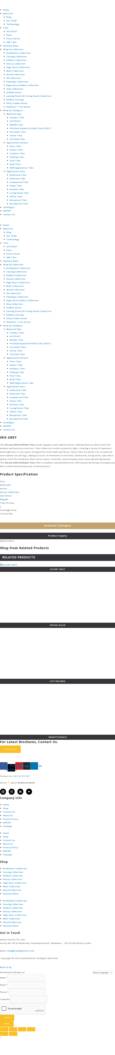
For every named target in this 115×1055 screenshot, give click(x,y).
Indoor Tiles (16, 150)
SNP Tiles (11, 42)
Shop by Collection (13, 49)
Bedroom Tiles (17, 178)
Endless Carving (15, 100)
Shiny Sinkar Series (16, 103)
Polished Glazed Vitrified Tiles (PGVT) (30, 128)
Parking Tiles (17, 157)
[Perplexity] (12, 792)
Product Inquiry (57, 536)
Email (3, 985)
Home (6, 10)
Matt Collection (15, 71)
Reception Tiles (18, 200)
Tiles (5, 28)
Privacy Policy (10, 819)
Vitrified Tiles (17, 139)
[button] (57, 221)
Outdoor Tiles (17, 153)
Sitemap (7, 826)
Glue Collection (14, 89)
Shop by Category (12, 110)
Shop (6, 808)
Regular (4, 499)
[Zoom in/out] (4, 1029)
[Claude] (20, 792)
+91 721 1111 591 (21, 776)
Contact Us (9, 214)
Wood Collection (15, 74)
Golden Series (14, 92)
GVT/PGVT (12, 31)
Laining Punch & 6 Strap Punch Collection (29, 96)
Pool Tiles (15, 161)
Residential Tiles (19, 204)
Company (5, 999)
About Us (8, 13)
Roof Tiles (15, 164)
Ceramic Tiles (17, 117)
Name (3, 978)
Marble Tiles (16, 125)
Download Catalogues (57, 526)
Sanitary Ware (11, 46)
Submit (7, 1017)
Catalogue (8, 207)
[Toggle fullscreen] (13, 1029)
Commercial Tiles (19, 182)
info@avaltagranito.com (20, 951)
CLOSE (6, 1023)
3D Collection (13, 78)
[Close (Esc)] (31, 1029)
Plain (9, 35)
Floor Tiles (15, 146)
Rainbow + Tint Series (18, 107)
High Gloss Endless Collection (22, 85)
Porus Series (13, 39)
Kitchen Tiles (17, 189)
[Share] (22, 1029)
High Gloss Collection (18, 67)
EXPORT (7, 211)
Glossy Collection (15, 64)
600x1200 (5, 485)
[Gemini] (29, 792)
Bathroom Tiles (18, 175)
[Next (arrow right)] (13, 1034)
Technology (12, 24)
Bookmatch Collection (18, 53)
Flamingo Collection (17, 82)
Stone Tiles (16, 135)
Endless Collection (16, 60)
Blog (8, 17)
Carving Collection (16, 56)
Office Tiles (16, 196)
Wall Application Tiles (22, 168)
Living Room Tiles (19, 193)
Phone (4, 992)
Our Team (11, 21)
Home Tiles (16, 186)
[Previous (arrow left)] (4, 1034)
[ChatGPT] (3, 792)
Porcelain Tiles (18, 132)
